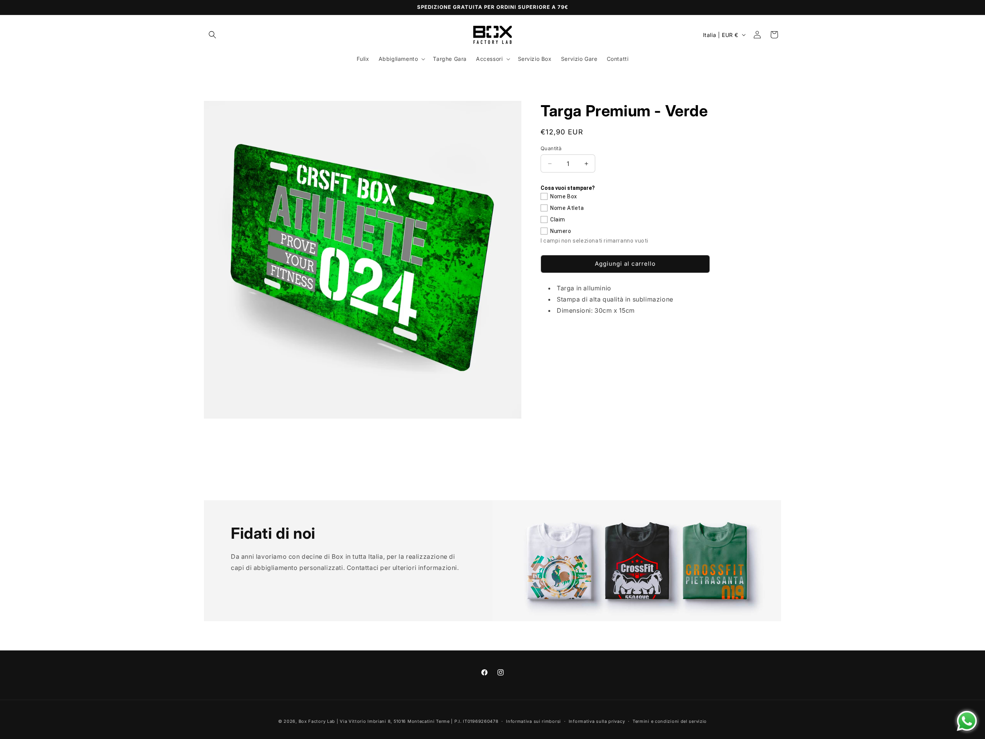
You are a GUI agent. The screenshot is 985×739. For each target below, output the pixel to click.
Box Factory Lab (317, 721)
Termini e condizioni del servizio (670, 721)
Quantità (551, 148)
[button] (212, 34)
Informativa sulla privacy (597, 721)
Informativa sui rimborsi (533, 721)
